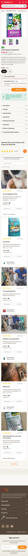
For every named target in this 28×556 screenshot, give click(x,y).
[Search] (25, 6)
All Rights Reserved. (22, 532)
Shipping (9, 54)
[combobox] (14, 6)
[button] (19, 151)
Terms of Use (21, 551)
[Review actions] (25, 191)
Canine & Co (13, 532)
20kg (4, 71)
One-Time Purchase (9, 76)
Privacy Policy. (14, 552)
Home (2, 10)
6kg (10, 71)
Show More (12, 200)
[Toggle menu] (2, 2)
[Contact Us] (20, 2)
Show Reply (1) (7, 208)
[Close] (25, 94)
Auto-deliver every (9, 81)
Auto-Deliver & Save (11, 10)
